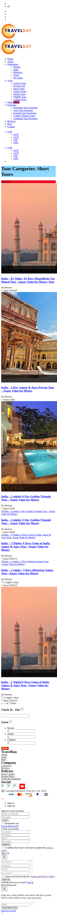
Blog (9, 124)
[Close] (2, 798)
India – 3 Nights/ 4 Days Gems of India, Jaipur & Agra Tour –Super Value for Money (25, 546)
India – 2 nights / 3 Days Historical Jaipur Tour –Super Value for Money (27, 572)
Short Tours (19, 88)
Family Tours (19, 91)
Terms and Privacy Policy (42, 876)
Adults (10, 734)
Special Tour (19, 94)
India (15, 69)
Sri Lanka (18, 78)
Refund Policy (8, 776)
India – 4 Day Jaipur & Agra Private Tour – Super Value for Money (27, 389)
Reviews (11, 121)
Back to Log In (8, 910)
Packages (11, 105)
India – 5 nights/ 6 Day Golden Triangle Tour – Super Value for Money (26, 498)
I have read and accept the (29, 876)
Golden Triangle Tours (24, 116)
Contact (11, 126)
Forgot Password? (10, 826)
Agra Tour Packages (23, 110)
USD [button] (9, 131)
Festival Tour (19, 83)
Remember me (11, 823)
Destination (12, 64)
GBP (15, 142)
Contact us (6, 765)
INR (15, 140)
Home (10, 59)
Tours (10, 80)
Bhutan (16, 67)
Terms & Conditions (11, 779)
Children (11, 739)
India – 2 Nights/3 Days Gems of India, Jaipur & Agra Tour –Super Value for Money (25, 685)
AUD (16, 137)
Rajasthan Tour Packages (25, 107)
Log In (30, 882)
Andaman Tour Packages (25, 118)
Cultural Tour (19, 99)
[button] (2, 913)
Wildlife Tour (19, 97)
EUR (15, 134)
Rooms (10, 728)
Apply (4, 748)
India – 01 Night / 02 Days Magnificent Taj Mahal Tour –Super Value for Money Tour (28, 280)
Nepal (16, 75)
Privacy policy (8, 774)
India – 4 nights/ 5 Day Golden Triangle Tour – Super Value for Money (26, 521)
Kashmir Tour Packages (24, 113)
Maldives (17, 72)
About (10, 61)
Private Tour (19, 86)
